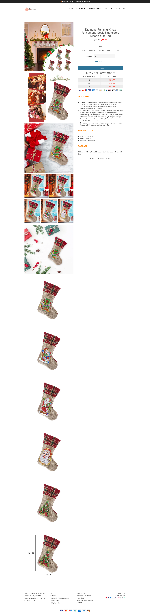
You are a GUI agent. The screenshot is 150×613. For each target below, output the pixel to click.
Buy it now (100, 68)
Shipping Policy (55, 603)
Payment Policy (81, 593)
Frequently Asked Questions (60, 598)
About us (53, 593)
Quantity (89, 56)
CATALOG (80, 8)
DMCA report (121, 593)
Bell (83, 50)
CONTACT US (108, 8)
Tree (117, 50)
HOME (71, 8)
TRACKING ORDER (95, 8)
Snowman (92, 50)
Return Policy (81, 598)
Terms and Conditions (84, 596)
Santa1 (101, 50)
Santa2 (109, 50)
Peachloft (122, 595)
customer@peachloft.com (37, 593)
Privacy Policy (55, 600)
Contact (53, 596)
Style (100, 46)
